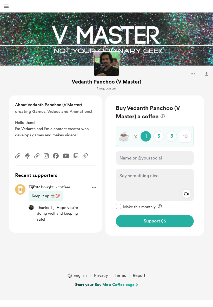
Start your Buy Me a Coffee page (104, 284)
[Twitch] (75, 155)
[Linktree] (27, 156)
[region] (154, 165)
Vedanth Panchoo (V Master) (106, 82)
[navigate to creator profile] (106, 64)
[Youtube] (66, 156)
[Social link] (17, 155)
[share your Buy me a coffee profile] (206, 74)
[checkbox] (136, 206)
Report (139, 275)
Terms (120, 275)
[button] (6, 6)
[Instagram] (46, 155)
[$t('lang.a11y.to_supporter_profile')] (31, 207)
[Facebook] (56, 156)
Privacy (101, 275)
